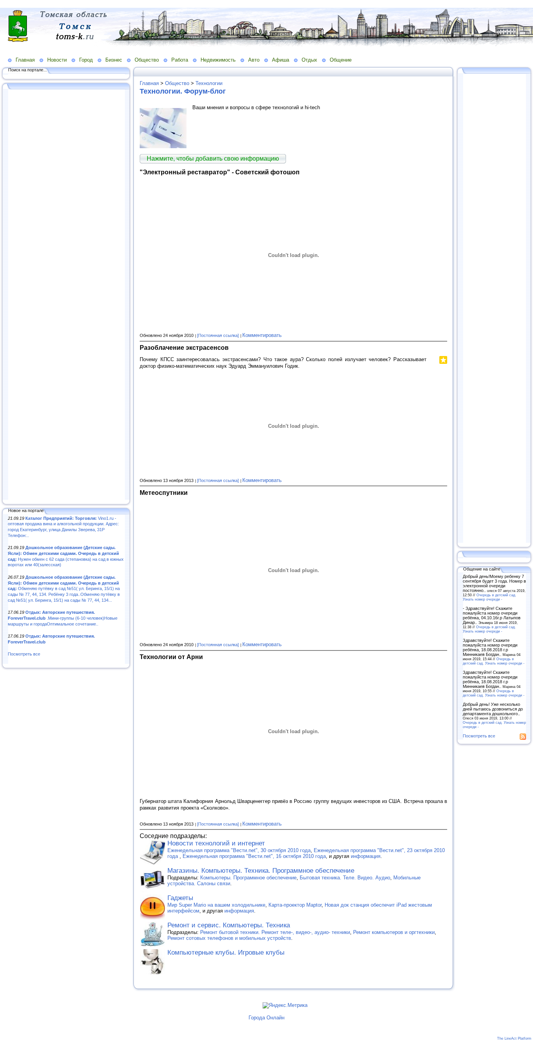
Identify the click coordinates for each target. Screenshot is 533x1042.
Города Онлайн (266, 1018)
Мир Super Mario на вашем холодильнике (216, 905)
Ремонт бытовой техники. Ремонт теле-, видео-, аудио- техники (275, 932)
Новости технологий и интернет (216, 843)
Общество (147, 60)
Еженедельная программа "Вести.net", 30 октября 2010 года (239, 850)
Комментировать (262, 335)
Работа (179, 60)
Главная (25, 60)
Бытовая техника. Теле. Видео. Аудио (345, 878)
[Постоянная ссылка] (218, 335)
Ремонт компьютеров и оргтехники (394, 932)
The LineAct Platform (514, 1038)
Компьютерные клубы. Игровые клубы (225, 952)
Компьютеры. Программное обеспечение (248, 878)
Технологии (208, 83)
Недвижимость (218, 60)
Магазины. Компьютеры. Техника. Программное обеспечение (260, 870)
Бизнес (113, 60)
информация (365, 856)
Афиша (280, 60)
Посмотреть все (24, 654)
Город (86, 60)
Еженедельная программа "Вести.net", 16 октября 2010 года (254, 856)
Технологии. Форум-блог (183, 91)
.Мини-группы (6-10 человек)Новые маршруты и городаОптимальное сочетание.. (62, 618)
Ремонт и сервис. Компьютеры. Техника (228, 925)
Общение (341, 60)
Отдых (309, 60)
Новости (57, 60)
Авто (253, 60)
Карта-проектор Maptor (295, 905)
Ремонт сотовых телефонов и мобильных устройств (229, 938)
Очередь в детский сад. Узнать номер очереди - (489, 597)
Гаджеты (180, 898)
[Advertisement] (66, 295)
